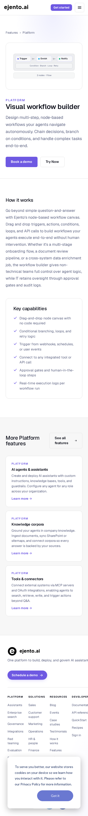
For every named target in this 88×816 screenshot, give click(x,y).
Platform (15, 696)
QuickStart (79, 720)
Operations (35, 731)
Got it (55, 796)
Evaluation (15, 750)
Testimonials (58, 731)
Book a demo (21, 162)
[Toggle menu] (79, 7)
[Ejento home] (16, 7)
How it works (54, 741)
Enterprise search (15, 715)
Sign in (76, 735)
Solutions (36, 696)
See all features (61, 440)
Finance (33, 750)
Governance (16, 724)
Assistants (15, 705)
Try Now (52, 162)
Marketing (35, 724)
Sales (32, 705)
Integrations (15, 731)
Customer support (35, 715)
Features (12, 33)
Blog (53, 705)
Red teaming (13, 741)
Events (54, 713)
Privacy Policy (30, 784)
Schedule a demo (25, 675)
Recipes (77, 728)
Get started (61, 7)
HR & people (33, 741)
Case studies (55, 722)
